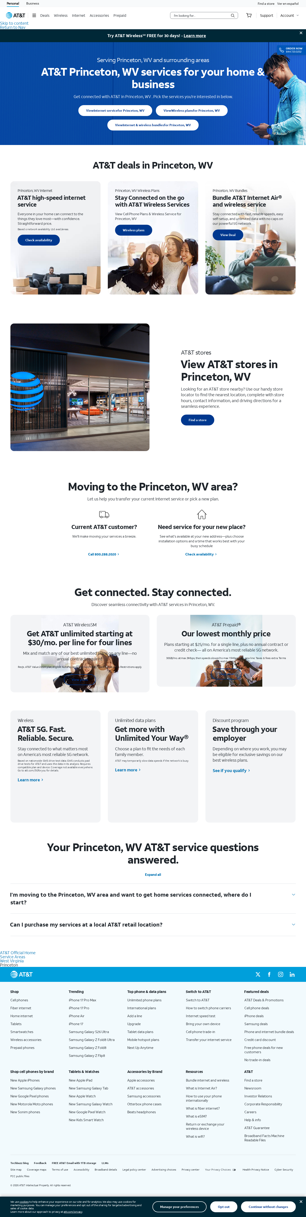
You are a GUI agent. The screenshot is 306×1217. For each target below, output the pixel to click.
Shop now (226, 674)
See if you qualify (230, 770)
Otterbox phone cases (144, 1104)
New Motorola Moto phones (31, 1104)
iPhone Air (76, 1016)
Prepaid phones (22, 1047)
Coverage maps (36, 1169)
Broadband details (106, 1169)
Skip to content (14, 23)
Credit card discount (260, 1039)
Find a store (266, 3)
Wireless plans (192, 110)
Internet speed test (200, 1016)
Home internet (21, 1016)
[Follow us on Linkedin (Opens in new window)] (292, 974)
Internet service (115, 110)
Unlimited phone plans (144, 1000)
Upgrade (134, 1023)
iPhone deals (254, 1016)
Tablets (16, 1023)
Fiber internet (20, 1008)
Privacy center (191, 1169)
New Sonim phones (25, 1112)
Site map (16, 1169)
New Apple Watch (82, 1096)
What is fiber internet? (203, 1108)
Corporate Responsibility (263, 1104)
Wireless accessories (25, 1039)
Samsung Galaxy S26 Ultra (89, 1031)
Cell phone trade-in (200, 1031)
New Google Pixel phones (29, 1096)
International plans (141, 1008)
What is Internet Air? (201, 1088)
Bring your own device (203, 1023)
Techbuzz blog (19, 1163)
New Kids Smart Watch (86, 1120)
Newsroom (252, 1088)
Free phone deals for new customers (263, 1049)
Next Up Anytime (140, 1047)
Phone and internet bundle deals (269, 1031)
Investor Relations (258, 1096)
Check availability (38, 240)
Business (32, 3)
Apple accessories (141, 1080)
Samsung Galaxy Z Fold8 (87, 1047)
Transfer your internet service (208, 1039)
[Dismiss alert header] (301, 33)
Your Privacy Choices (218, 1169)
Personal (13, 3)
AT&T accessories (140, 1088)
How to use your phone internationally (204, 1098)
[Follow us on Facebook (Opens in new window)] (269, 974)
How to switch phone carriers (208, 1008)
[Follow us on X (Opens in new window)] (258, 974)
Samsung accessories (144, 1096)
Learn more (195, 35)
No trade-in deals (257, 1060)
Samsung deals (256, 1023)
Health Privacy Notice (256, 1169)
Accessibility (81, 1169)
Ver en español (288, 3)
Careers (250, 1112)
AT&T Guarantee (257, 1127)
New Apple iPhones (25, 1080)
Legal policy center (134, 1169)
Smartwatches (21, 1031)
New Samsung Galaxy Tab (88, 1088)
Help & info (252, 1120)
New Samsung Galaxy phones (33, 1088)
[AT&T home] (15, 15)
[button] (34, 15)
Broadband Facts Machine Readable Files (264, 1137)
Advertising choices (164, 1169)
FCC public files (19, 1176)
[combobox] (201, 15)
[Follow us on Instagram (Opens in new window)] (280, 974)
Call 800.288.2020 (102, 554)
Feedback (40, 1163)
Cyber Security (284, 1169)
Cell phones (19, 1000)
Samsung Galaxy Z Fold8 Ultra (92, 1039)
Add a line (134, 1016)
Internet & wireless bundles (153, 125)
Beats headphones (141, 1112)
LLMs (105, 1163)
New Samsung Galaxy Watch (91, 1104)
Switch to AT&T (198, 1000)
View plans (80, 679)
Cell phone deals (256, 1008)
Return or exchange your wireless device (205, 1126)
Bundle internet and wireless (207, 1080)
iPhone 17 (76, 1023)
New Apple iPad (80, 1080)
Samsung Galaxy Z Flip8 (87, 1055)
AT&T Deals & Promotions (264, 1000)
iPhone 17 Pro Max (82, 1000)
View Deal (228, 235)
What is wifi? (195, 1136)
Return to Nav (12, 27)
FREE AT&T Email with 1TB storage (74, 1163)
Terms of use (60, 1169)
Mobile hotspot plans (143, 1039)
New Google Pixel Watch (87, 1112)
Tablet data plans (140, 1031)
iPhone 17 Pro (79, 1008)
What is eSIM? (196, 1116)
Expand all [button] (153, 874)
